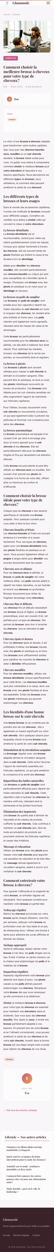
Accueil (6, 14)
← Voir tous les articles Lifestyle (20, 1110)
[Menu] (48, 3)
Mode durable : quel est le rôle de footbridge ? (23, 1190)
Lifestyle (16, 14)
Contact (36, 1235)
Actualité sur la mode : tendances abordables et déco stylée (23, 1168)
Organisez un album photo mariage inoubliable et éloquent (24, 1148)
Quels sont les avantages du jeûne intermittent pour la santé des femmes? (26, 1158)
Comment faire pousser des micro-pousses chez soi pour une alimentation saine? (26, 1179)
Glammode (21, 3)
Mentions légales (21, 1235)
